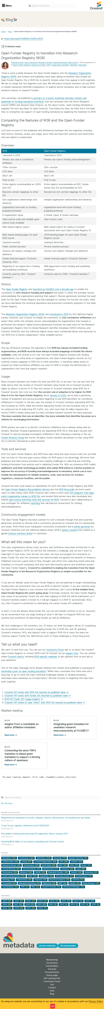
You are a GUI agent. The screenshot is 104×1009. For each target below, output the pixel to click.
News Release (91, 883)
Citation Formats (51, 887)
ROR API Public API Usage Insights (22, 699)
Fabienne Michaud (60, 62)
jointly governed (82, 526)
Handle (74, 883)
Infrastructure (83, 876)
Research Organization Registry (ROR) (25, 314)
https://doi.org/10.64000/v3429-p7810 (23, 38)
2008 (19, 908)
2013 (63, 904)
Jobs (52, 990)
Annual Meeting (11, 869)
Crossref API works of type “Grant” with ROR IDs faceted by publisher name (43, 702)
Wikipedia (49, 883)
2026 (7, 901)
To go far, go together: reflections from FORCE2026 (25, 825)
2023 (42, 901)
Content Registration (45, 862)
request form (72, 653)
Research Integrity (59, 880)
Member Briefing (78, 858)
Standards (46, 876)
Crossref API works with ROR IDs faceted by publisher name (35, 692)
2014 (52, 904)
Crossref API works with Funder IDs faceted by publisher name (36, 695)
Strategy (8, 880)
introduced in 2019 (59, 314)
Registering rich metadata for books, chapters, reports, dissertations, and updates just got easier (45, 817)
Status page (52, 975)
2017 (18, 904)
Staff (32, 876)
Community (26, 858)
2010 (95, 904)
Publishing (91, 872)
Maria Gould (73, 62)
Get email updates (68, 946)
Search (76, 872)
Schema (78, 880)
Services (52, 969)
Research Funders (38, 65)
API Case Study (64, 876)
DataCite (67, 869)
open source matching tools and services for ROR (34, 499)
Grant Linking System (14, 876)
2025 (19, 901)
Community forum (52, 981)
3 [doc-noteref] (8, 412)
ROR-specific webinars (45, 656)
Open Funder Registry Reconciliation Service (27, 489)
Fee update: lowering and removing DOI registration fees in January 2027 (34, 833)
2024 (30, 901)
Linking (26, 862)
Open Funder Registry (22, 65)
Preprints (40, 880)
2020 (78, 901)
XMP (62, 883)
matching (35, 503)
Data (81, 869)
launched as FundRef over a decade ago (53, 289)
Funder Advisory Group (12, 437)
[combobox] (52, 6)
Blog (10, 31)
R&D (62, 865)
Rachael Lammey (45, 62)
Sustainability (10, 887)
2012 (74, 904)
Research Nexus (11, 865)
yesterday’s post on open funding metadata (23, 671)
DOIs (74, 865)
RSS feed (8, 803)
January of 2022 (58, 395)
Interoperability (31, 869)
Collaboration (10, 862)
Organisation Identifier (60, 65)
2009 (7, 908)
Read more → (11, 735)
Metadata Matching (29, 883)
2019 (90, 901)
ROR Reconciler (67, 489)
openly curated (69, 530)
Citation (76, 862)
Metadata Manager (74, 887)
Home (3, 31)
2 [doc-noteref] (88, 273)
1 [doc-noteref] (12, 277)
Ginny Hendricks (31, 62)
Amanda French (17, 62)
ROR (49, 65)
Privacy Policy (96, 1001)
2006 (42, 908)
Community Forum (55, 649)
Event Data (48, 865)
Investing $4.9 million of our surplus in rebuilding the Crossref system (32, 841)
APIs (64, 862)
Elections (26, 872)
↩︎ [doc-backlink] (67, 692)
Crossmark (9, 883)
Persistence (10, 872)
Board (86, 865)
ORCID (40, 872)
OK (52, 1006)
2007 (31, 908)
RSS (35, 887)
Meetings (60, 858)
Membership (50, 869)
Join (52, 984)
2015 (42, 904)
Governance (31, 865)
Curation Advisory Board (20, 533)
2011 (84, 904)
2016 (30, 904)
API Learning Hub (52, 978)
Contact (52, 987)
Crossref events (16, 656)
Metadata (82, 65)
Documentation (52, 972)
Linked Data (24, 880)
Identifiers (74, 65)
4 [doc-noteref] (54, 434)
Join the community (47, 946)
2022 (54, 901)
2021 (66, 901)
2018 (7, 904)
